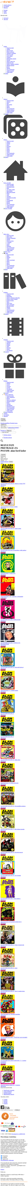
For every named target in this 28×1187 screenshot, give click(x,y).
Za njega (9, 386)
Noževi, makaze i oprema (13, 64)
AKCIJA (6, 19)
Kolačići (6, 1103)
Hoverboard (9, 405)
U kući (8, 243)
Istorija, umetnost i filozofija (13, 297)
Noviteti (5, 10)
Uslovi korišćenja (8, 1091)
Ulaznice (9, 342)
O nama (5, 1099)
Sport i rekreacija (9, 394)
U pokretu (9, 242)
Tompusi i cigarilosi (11, 53)
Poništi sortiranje (4, 461)
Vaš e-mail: (4, 426)
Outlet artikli (9, 72)
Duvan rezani (10, 50)
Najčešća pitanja (7, 1093)
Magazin (6, 7)
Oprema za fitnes (11, 401)
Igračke (8, 143)
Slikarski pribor (10, 306)
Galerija (8, 308)
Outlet (5, 11)
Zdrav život (9, 303)
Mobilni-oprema (10, 65)
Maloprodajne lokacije (9, 1094)
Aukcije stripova (7, 5)
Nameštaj (9, 246)
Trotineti (9, 404)
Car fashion (6, 6)
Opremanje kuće (10, 187)
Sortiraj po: (3, 456)
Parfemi (8, 257)
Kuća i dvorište (10, 185)
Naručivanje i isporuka (9, 1090)
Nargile (8, 60)
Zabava (8, 142)
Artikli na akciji (10, 71)
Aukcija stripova (10, 110)
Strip (8, 103)
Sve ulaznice (10, 350)
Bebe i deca (9, 236)
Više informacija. (5, 1160)
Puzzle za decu (10, 241)
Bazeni (8, 203)
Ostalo (8, 151)
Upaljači (9, 57)
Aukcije (5, 413)
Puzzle (8, 150)
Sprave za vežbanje (11, 400)
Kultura (8, 345)
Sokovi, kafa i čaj (11, 61)
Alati (8, 195)
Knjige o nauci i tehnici (12, 299)
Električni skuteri (11, 406)
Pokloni (8, 383)
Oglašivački (5, 1159)
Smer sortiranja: (4, 458)
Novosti (5, 1102)
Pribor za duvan (10, 52)
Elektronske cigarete (11, 58)
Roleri (8, 402)
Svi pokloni (9, 389)
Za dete (8, 387)
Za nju (8, 385)
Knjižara (9, 295)
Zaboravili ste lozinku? (13, 427)
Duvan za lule (10, 54)
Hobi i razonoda (10, 304)
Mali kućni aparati (11, 192)
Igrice (8, 145)
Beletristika (9, 296)
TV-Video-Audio (11, 189)
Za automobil (10, 200)
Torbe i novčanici (11, 260)
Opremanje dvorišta (11, 197)
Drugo (8, 349)
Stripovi (8, 102)
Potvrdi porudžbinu (5, 423)
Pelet (8, 188)
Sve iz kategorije (10, 69)
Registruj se (3, 430)
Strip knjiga (9, 104)
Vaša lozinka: (10, 427)
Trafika (8, 49)
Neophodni (5, 1156)
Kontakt (5, 1100)
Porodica (9, 347)
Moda (8, 245)
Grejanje (9, 196)
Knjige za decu (10, 300)
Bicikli (8, 398)
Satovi (8, 262)
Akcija (5, 13)
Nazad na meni (10, 48)
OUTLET (6, 18)
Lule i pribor (9, 56)
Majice (8, 107)
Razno (8, 66)
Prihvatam (11, 1160)
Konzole (9, 146)
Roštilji (8, 201)
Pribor (8, 106)
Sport (8, 346)
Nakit (8, 258)
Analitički (4, 1157)
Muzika (8, 343)
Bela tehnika (9, 191)
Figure (8, 149)
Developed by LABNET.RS (18, 1134)
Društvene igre (10, 62)
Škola (8, 302)
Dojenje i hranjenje (11, 238)
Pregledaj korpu (13, 423)
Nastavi (2, 1169)
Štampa (8, 68)
